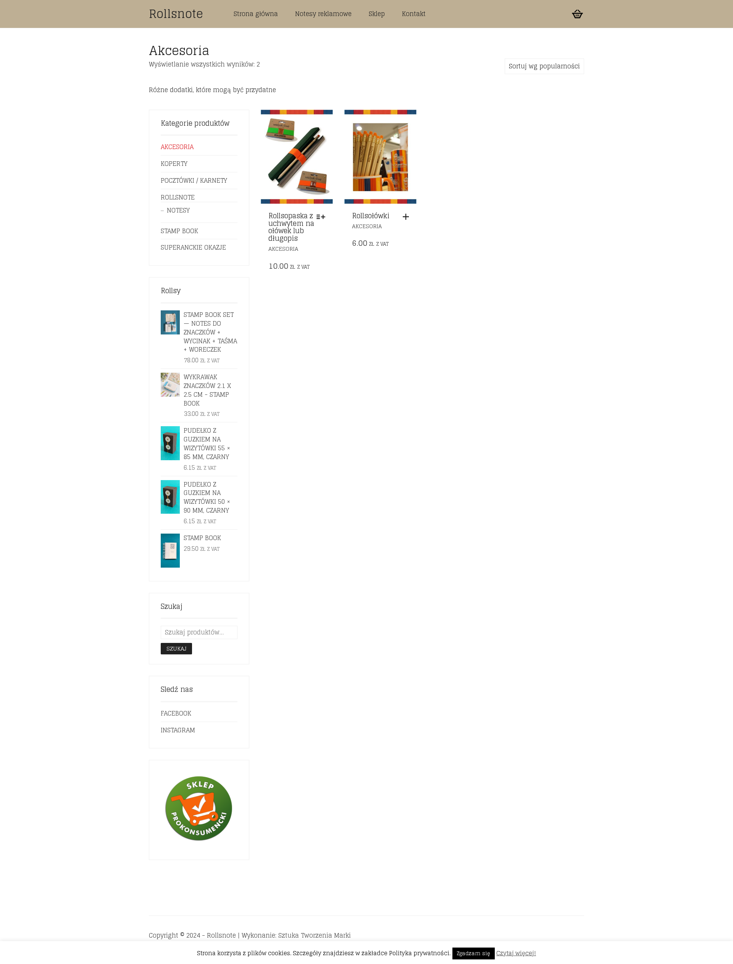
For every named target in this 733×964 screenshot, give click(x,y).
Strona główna (256, 13)
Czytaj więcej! (516, 953)
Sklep (377, 13)
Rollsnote (176, 13)
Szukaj (176, 648)
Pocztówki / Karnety (194, 180)
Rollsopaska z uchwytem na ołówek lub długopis (291, 226)
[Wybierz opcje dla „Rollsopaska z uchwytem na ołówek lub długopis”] (322, 216)
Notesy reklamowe (323, 13)
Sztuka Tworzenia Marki (314, 935)
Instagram (178, 730)
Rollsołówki (370, 215)
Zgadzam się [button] (473, 953)
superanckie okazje (193, 247)
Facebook (176, 713)
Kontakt (414, 13)
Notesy (178, 210)
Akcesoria (283, 248)
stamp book (179, 231)
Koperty (174, 163)
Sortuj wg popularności (544, 66)
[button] (408, 216)
